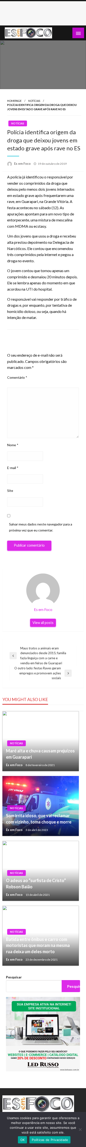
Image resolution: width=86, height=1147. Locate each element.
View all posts (43, 623)
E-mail (12, 468)
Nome (12, 445)
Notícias (34, 100)
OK (22, 1140)
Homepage (14, 100)
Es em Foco (22, 163)
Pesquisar (14, 977)
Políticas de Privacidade (50, 1140)
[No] (80, 1129)
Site (10, 490)
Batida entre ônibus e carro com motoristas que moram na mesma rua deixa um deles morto (38, 945)
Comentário (17, 377)
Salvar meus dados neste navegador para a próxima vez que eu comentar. (40, 527)
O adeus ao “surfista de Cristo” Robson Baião (36, 883)
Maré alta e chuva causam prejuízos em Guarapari (40, 753)
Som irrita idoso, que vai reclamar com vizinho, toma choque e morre (38, 818)
